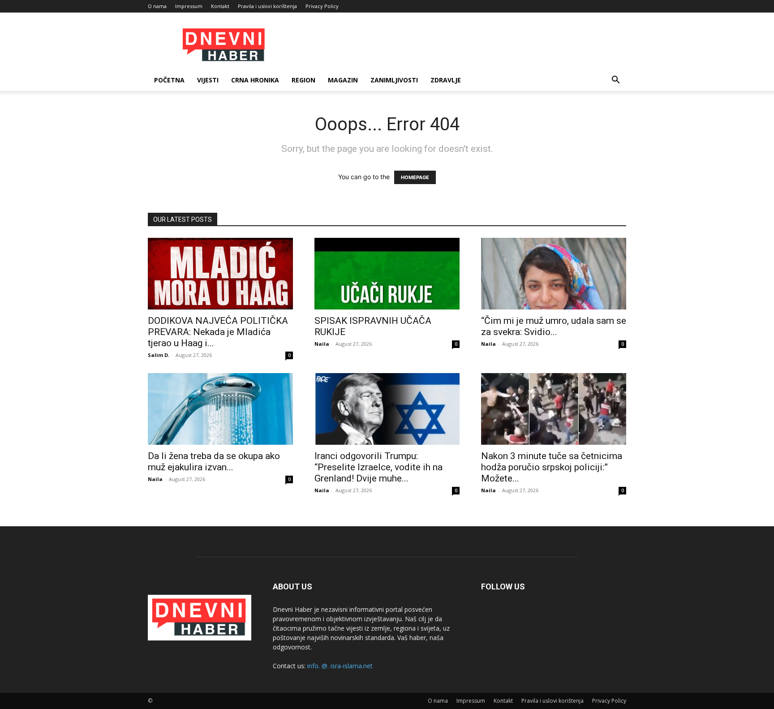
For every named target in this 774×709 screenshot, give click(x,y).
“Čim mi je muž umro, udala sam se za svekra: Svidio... (553, 326)
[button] (615, 81)
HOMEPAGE (415, 177)
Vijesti (208, 80)
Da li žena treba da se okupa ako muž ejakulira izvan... (214, 462)
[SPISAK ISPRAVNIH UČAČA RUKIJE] (387, 273)
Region (303, 80)
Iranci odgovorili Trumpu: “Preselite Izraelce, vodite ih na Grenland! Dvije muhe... (378, 467)
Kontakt (220, 6)
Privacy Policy (322, 6)
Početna (169, 80)
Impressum (188, 6)
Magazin (343, 80)
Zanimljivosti (394, 80)
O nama (157, 6)
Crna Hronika (255, 80)
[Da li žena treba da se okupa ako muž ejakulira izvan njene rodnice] (220, 409)
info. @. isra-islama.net (340, 666)
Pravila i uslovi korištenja (267, 6)
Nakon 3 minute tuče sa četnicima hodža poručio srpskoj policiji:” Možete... (551, 467)
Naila (321, 343)
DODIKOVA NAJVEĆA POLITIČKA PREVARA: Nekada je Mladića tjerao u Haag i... (218, 331)
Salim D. (158, 355)
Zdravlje (445, 80)
